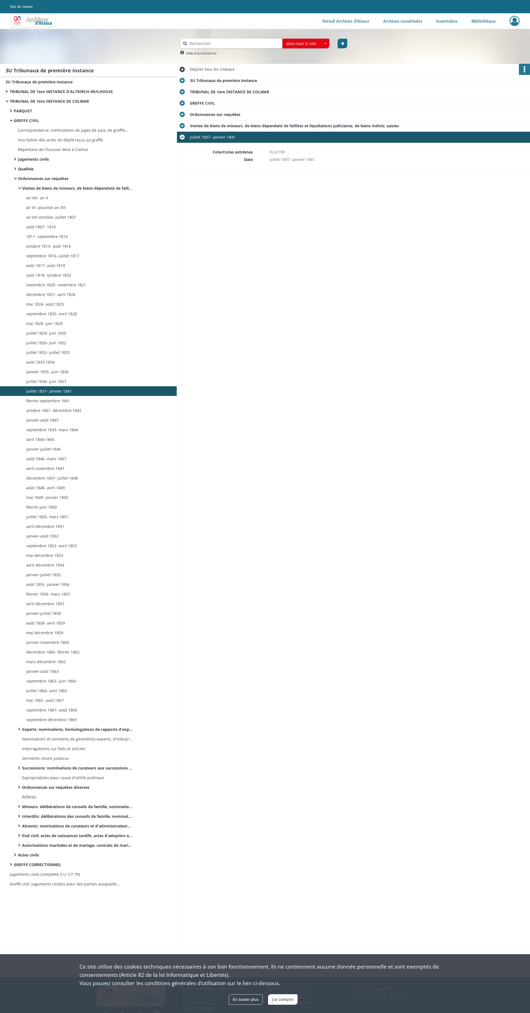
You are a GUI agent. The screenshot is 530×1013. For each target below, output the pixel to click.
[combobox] (305, 44)
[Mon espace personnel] (515, 21)
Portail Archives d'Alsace (345, 21)
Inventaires (447, 21)
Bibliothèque (483, 21)
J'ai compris (282, 999)
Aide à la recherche (201, 53)
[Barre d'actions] (524, 69)
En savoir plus (246, 999)
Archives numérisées (402, 21)
